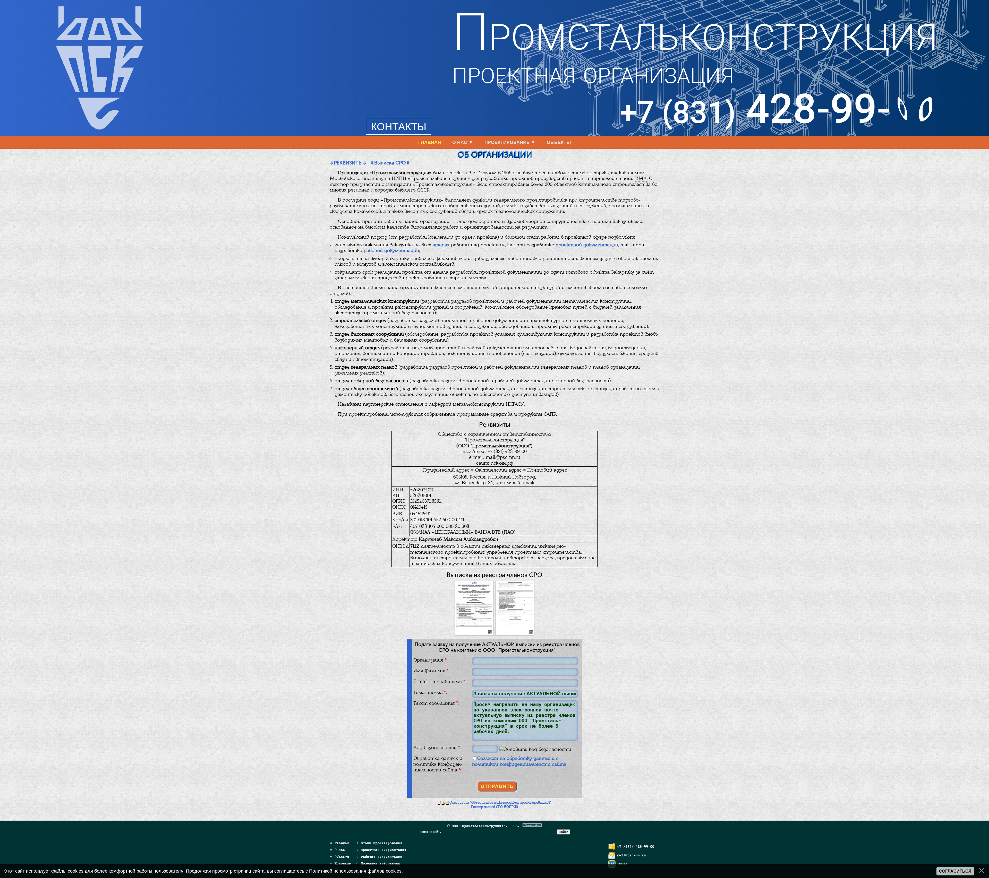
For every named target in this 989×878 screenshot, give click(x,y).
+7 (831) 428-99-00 (635, 846)
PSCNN (622, 864)
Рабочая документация (381, 856)
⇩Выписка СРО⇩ (390, 163)
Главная (429, 142)
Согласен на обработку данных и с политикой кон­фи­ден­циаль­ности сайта (519, 761)
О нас (459, 142)
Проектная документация (383, 849)
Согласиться (955, 871)
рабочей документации (391, 250)
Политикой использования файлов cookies (355, 871)
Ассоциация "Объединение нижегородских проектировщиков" (500, 802)
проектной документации (587, 245)
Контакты (398, 126)
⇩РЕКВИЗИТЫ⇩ (348, 163)
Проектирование (507, 142)
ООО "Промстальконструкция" (478, 825)
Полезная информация (380, 863)
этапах (441, 245)
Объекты (559, 142)
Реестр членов (494, 807)
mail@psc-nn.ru (631, 855)
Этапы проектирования (381, 843)
